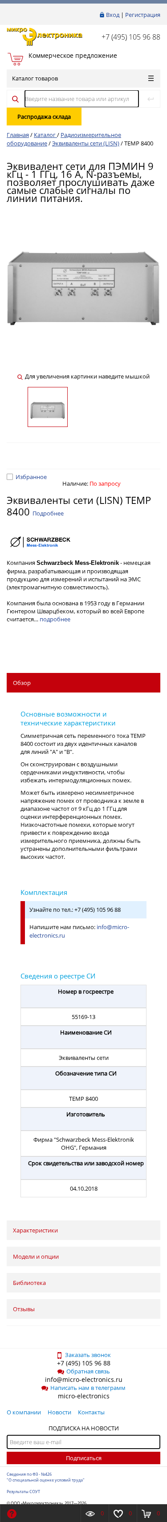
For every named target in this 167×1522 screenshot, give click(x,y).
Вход (112, 15)
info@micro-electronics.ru (83, 1379)
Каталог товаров (35, 78)
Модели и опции (36, 1256)
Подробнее (48, 513)
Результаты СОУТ (23, 1491)
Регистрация (142, 15)
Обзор (22, 683)
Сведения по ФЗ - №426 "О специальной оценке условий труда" (46, 1477)
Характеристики (35, 1230)
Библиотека (29, 1283)
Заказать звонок (88, 1355)
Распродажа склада (44, 117)
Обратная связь (88, 1371)
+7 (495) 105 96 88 (131, 37)
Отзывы (24, 1309)
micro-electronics (84, 1396)
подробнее (55, 619)
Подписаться (84, 1458)
